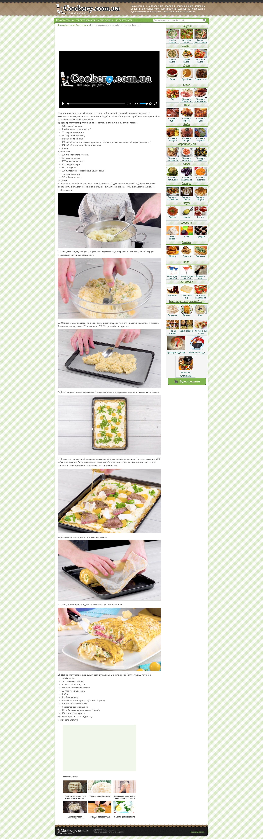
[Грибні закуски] (173, 38)
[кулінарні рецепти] (90, 14)
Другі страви (187, 331)
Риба (186, 124)
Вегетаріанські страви (201, 332)
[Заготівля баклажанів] (201, 293)
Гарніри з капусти (200, 198)
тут (91, 717)
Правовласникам (197, 832)
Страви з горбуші (186, 139)
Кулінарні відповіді (176, 352)
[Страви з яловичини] (201, 97)
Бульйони (186, 79)
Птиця (187, 104)
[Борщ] (173, 77)
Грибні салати (172, 60)
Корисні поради (197, 352)
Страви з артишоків (173, 178)
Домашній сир (187, 296)
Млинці (172, 256)
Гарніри (186, 183)
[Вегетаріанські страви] (201, 328)
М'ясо (186, 85)
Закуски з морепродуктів (201, 41)
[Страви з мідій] (201, 156)
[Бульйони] (187, 77)
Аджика (172, 217)
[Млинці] (173, 254)
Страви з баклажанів (186, 178)
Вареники (172, 315)
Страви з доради (200, 139)
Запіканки (200, 256)
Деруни (186, 315)
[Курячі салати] (187, 57)
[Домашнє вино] (201, 274)
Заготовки (186, 281)
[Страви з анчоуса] (173, 136)
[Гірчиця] (187, 215)
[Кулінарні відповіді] (176, 349)
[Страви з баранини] (187, 97)
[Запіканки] (201, 254)
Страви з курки (200, 119)
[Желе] (187, 234)
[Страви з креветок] (187, 156)
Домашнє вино (200, 277)
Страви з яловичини (200, 100)
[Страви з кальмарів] (173, 156)
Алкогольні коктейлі (172, 277)
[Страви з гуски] (173, 116)
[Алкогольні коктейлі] (173, 274)
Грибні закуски (172, 41)
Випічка (186, 242)
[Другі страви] (187, 328)
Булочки (187, 256)
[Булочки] (187, 254)
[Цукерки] (201, 234)
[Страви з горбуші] (187, 136)
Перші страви (172, 332)
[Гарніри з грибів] (187, 195)
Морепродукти (186, 144)
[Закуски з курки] (187, 38)
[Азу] (173, 97)
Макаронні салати (200, 60)
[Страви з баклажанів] (187, 175)
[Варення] (173, 293)
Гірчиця (186, 217)
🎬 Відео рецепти (187, 381)
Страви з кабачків (200, 178)
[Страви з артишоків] (173, 175)
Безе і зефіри (172, 237)
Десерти (186, 222)
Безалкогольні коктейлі (188, 277)
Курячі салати (186, 60)
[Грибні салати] (173, 57)
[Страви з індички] (187, 116)
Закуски (187, 26)
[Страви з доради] (201, 136)
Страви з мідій (200, 159)
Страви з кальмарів (173, 159)
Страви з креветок (186, 159)
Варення (172, 295)
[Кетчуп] (201, 215)
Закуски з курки (186, 41)
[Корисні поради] (197, 349)
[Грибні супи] (201, 77)
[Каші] (201, 313)
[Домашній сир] (187, 293)
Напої (186, 262)
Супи (186, 65)
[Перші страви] (173, 328)
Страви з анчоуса (172, 139)
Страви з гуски (172, 119)
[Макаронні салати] (201, 57)
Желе (186, 236)
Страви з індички (186, 119)
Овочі (186, 163)
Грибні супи (200, 79)
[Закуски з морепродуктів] (201, 38)
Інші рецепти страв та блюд (186, 301)
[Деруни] (187, 313)
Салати (186, 45)
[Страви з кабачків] (201, 175)
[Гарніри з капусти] (201, 195)
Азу (172, 99)
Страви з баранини (186, 100)
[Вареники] (173, 313)
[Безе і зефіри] (173, 234)
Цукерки (201, 236)
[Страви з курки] (201, 116)
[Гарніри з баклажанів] (173, 195)
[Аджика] (173, 215)
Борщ (172, 79)
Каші (200, 315)
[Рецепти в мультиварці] (186, 369)
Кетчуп (200, 217)
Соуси (187, 203)
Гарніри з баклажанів (172, 198)
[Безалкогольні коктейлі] (187, 274)
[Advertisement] (110, 38)
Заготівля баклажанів (200, 296)
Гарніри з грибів (186, 198)
